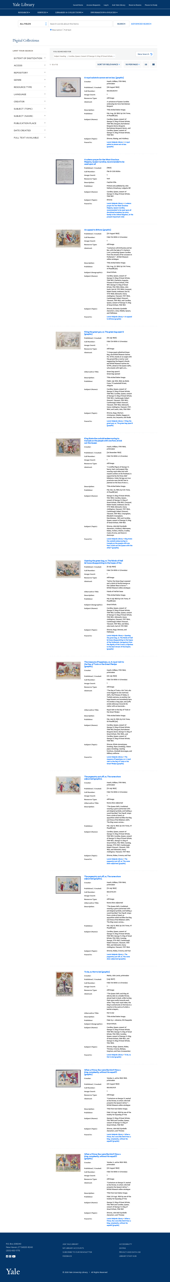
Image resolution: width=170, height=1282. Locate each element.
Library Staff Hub (128, 1256)
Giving (122, 1248)
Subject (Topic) (23, 108)
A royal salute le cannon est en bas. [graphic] (104, 78)
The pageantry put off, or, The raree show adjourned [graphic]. (102, 778)
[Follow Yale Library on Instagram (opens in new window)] (10, 1256)
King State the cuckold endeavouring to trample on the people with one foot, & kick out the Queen (103, 440)
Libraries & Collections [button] (68, 12)
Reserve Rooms (135, 5)
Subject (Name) (23, 115)
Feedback (67, 1256)
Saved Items (78, 5)
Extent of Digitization (28, 58)
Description (57, 30)
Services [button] (41, 12)
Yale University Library (23, 5)
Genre (17, 79)
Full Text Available (26, 137)
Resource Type (23, 87)
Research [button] (23, 12)
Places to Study (151, 5)
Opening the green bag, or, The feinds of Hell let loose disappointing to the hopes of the (103, 562)
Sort (107, 64)
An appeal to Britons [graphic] (97, 230)
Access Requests (93, 5)
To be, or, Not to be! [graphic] (97, 972)
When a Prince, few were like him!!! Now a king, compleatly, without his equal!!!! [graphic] (102, 1072)
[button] (121, 24)
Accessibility (125, 1244)
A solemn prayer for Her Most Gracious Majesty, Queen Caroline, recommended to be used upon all (104, 161)
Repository (21, 72)
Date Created (22, 130)
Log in (106, 5)
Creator (19, 101)
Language (20, 94)
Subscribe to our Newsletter (77, 1252)
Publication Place (25, 123)
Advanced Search (141, 24)
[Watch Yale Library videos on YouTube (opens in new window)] (13, 1256)
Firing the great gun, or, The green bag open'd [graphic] (104, 333)
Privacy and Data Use (130, 1252)
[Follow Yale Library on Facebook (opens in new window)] (7, 1256)
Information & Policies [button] (103, 12)
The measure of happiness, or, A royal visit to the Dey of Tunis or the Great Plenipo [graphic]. (104, 664)
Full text (67, 30)
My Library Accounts (73, 1248)
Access (18, 65)
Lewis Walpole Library (115, 142)
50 (132, 64)
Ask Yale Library (118, 5)
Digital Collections (26, 41)
